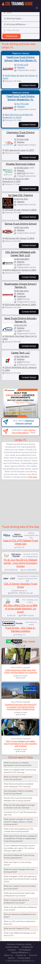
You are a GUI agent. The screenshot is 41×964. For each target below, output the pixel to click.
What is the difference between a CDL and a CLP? (20, 934)
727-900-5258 (22, 139)
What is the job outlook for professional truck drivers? (20, 908)
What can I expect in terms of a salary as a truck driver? (20, 887)
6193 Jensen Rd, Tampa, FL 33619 (19, 238)
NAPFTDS (21, 173)
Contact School (29, 85)
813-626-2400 (22, 291)
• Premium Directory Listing (18, 944)
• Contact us (20, 955)
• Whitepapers (24, 950)
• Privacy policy (23, 958)
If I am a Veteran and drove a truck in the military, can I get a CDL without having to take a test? (19, 848)
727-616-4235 (22, 65)
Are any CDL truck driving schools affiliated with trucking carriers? (18, 799)
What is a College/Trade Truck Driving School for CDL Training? (20, 771)
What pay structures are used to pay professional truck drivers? (19, 894)
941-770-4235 (23, 104)
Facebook (21, 296)
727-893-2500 (22, 168)
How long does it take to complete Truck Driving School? (18, 792)
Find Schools (11, 36)
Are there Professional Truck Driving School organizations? (19, 856)
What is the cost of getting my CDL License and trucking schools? (18, 830)
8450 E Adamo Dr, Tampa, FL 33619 (20, 270)
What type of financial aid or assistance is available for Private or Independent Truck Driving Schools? (20, 838)
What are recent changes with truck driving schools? (19, 870)
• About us (8, 955)
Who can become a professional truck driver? (20, 915)
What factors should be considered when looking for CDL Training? (18, 785)
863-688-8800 (22, 259)
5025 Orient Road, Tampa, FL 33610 (20, 305)
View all (19, 646)
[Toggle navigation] (37, 7)
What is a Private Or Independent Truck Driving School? (18, 778)
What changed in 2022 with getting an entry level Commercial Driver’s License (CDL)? (20, 879)
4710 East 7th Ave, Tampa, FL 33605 (21, 210)
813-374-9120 (22, 199)
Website (21, 67)
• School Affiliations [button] (19, 952)
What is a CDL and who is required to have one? (19, 922)
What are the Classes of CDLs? (17, 928)
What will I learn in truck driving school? (17, 863)
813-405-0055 (22, 227)
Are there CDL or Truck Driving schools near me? (20, 813)
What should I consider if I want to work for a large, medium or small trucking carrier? (18, 821)
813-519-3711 (21, 325)
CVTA (19, 265)
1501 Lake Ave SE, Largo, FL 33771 (19, 150)
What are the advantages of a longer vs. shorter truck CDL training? (19, 806)
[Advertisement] (20, 502)
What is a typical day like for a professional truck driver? (16, 901)
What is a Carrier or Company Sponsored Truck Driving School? (18, 764)
